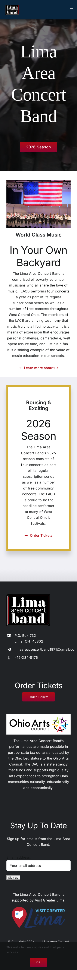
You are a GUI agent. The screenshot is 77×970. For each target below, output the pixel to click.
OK (38, 962)
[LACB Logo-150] (28, 596)
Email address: (18, 857)
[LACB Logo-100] (12, 6)
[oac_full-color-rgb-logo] (38, 716)
